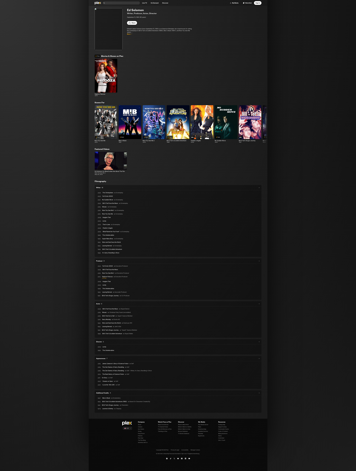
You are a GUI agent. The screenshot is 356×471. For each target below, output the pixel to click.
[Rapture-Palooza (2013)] (106, 77)
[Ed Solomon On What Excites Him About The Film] (111, 163)
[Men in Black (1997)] (130, 124)
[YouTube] (189, 458)
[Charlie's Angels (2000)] (202, 124)
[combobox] (122, 2)
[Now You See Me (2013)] (106, 124)
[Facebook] (182, 458)
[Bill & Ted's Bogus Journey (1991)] (250, 124)
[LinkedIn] (185, 458)
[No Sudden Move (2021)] (226, 124)
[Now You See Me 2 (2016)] (154, 124)
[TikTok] (170, 458)
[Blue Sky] (178, 458)
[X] (174, 458)
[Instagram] (167, 458)
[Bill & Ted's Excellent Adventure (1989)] (178, 124)
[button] (132, 23)
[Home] (98, 3)
